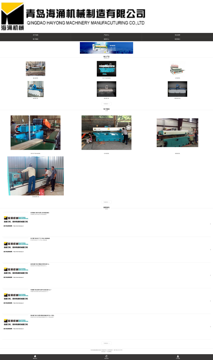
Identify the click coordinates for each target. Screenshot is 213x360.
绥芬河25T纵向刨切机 (35, 153)
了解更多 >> (106, 103)
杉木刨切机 (106, 153)
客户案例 (35, 39)
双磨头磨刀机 (177, 98)
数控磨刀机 (35, 98)
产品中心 (106, 35)
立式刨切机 (177, 78)
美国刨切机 (177, 153)
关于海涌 (35, 35)
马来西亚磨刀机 (35, 196)
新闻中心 (106, 39)
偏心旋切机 (35, 78)
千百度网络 (108, 351)
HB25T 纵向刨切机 (106, 78)
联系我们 (177, 39)
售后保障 (177, 35)
